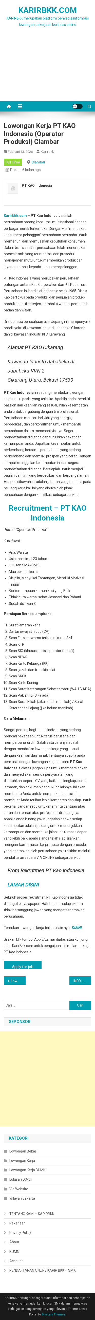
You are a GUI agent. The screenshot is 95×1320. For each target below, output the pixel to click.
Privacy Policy (20, 1233)
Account (16, 1261)
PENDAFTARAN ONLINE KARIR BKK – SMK (42, 1270)
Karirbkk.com (15, 216)
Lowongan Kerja (22, 1161)
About (14, 1242)
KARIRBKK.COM (47, 10)
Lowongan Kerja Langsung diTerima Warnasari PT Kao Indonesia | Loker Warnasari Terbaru (18, 981)
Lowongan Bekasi (23, 1151)
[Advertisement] (47, 70)
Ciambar (38, 162)
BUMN (14, 1252)
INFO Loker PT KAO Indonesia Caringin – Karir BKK (82, 981)
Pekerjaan (17, 1223)
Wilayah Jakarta (22, 1198)
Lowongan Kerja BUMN (27, 1170)
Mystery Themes (53, 1314)
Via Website (18, 1189)
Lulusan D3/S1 (21, 1179)
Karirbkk (47, 152)
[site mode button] (77, 106)
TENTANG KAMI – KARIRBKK (31, 1214)
